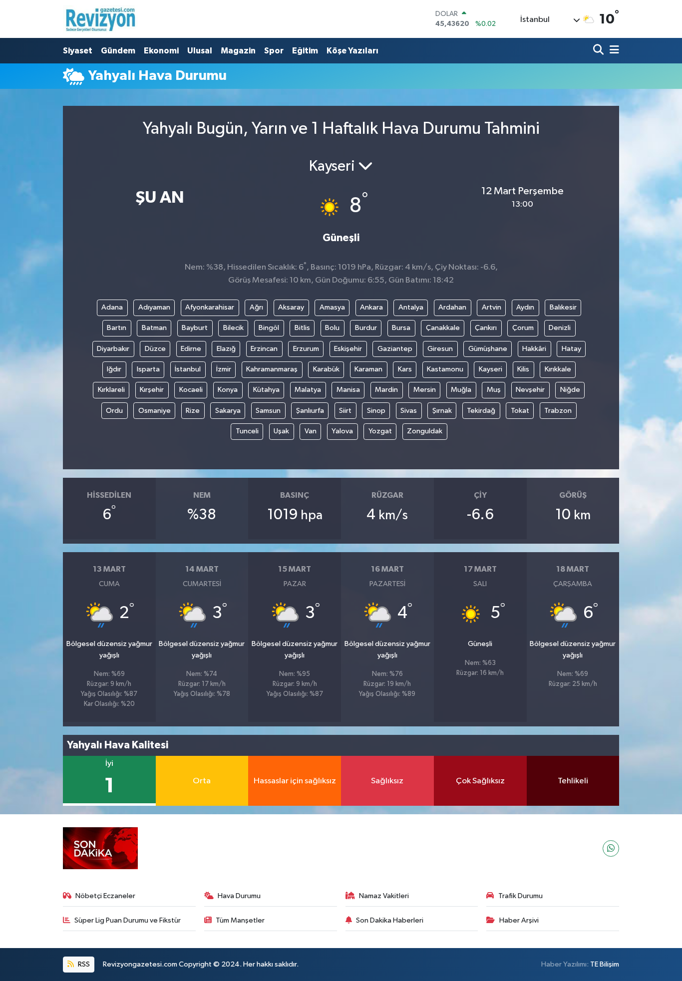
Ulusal (199, 50)
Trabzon (558, 410)
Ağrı (256, 307)
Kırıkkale (558, 369)
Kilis (523, 369)
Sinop (376, 410)
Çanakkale (443, 327)
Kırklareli (111, 389)
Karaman (368, 369)
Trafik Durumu (520, 896)
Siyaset (77, 50)
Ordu (114, 410)
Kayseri (490, 369)
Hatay (571, 348)
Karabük (326, 369)
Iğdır (114, 369)
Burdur (366, 327)
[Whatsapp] (611, 848)
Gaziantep (394, 348)
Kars (405, 369)
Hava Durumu (239, 896)
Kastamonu (445, 369)
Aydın (525, 307)
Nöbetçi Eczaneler (105, 896)
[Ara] (599, 50)
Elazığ (226, 348)
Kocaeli (191, 389)
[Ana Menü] (613, 50)
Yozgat (380, 431)
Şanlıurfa (310, 410)
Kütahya (266, 389)
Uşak (281, 431)
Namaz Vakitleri (384, 896)
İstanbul (188, 369)
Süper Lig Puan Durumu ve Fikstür (127, 920)
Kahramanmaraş (272, 369)
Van (311, 431)
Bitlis (302, 327)
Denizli (560, 327)
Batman (154, 327)
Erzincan (264, 348)
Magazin (238, 50)
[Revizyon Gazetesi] (100, 19)
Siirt (345, 410)
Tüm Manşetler (240, 920)
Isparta (148, 369)
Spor (274, 50)
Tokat (520, 410)
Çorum (523, 327)
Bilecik (233, 327)
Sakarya (228, 410)
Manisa (348, 389)
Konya (228, 389)
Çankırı (486, 327)
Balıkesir (563, 307)
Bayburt (195, 327)
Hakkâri (534, 348)
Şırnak (442, 410)
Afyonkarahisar (209, 307)
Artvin (491, 307)
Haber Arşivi (519, 920)
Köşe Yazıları (352, 50)
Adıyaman (154, 307)
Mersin (424, 389)
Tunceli (247, 431)
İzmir (223, 369)
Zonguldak (424, 431)
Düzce (155, 348)
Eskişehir (348, 348)
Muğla (461, 389)
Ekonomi (161, 50)
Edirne (191, 348)
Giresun (440, 348)
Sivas (408, 410)
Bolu (332, 327)
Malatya (308, 389)
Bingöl (269, 327)
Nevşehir (530, 389)
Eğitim (305, 50)
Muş (494, 389)
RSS (83, 964)
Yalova (342, 431)
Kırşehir (152, 389)
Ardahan (452, 307)
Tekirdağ (481, 410)
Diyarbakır (113, 348)
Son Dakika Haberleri (389, 920)
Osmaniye (154, 410)
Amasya (332, 307)
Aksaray (291, 307)
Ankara (371, 307)
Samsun (268, 410)
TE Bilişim (604, 964)
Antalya (410, 307)
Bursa (401, 327)
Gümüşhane (487, 348)
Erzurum (306, 348)
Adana (112, 307)
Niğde (570, 389)
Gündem (118, 50)
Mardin (386, 389)
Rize (193, 410)
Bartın (116, 327)
